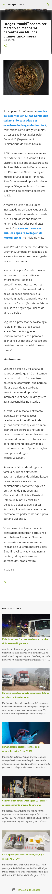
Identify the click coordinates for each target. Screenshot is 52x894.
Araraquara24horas (16, 4)
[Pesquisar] (48, 4)
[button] (5, 46)
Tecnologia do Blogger (28, 890)
